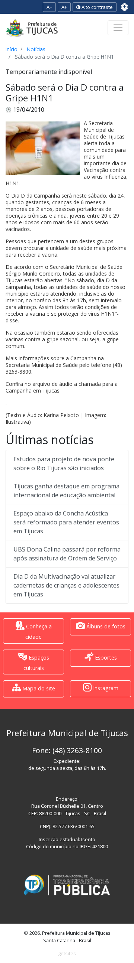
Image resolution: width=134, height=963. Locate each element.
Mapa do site (38, 688)
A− (49, 7)
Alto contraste (96, 7)
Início (11, 49)
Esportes (105, 657)
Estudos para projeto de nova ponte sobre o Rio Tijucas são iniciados (63, 463)
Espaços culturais (36, 662)
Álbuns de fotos (105, 626)
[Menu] (118, 27)
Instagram (105, 688)
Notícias (36, 49)
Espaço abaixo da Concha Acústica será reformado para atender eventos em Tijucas (66, 522)
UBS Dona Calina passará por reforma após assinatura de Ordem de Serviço (67, 553)
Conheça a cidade (38, 631)
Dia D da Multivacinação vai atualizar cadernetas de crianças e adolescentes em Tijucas (66, 585)
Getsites (67, 953)
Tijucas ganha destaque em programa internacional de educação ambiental (66, 490)
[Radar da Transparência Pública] (67, 885)
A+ (64, 7)
